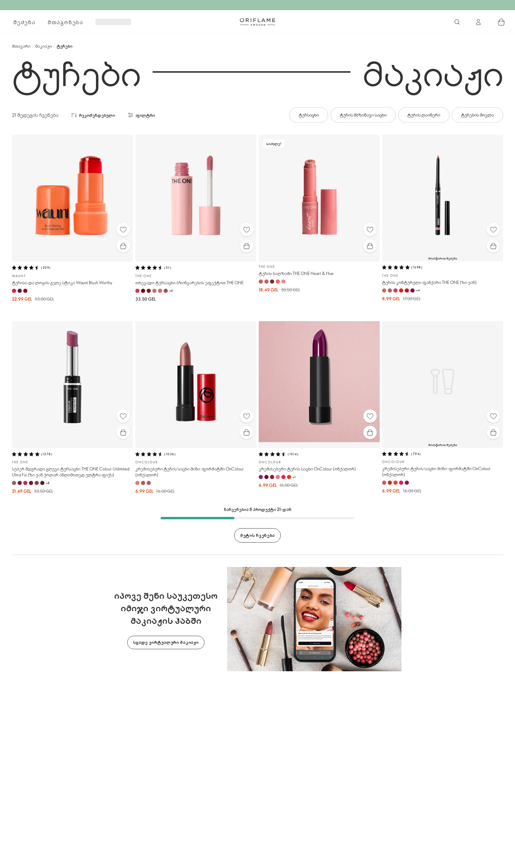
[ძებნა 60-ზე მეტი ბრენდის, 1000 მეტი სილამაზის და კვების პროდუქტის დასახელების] (457, 22)
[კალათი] (501, 22)
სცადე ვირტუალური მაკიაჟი (166, 642)
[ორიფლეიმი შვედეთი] (257, 21)
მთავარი (21, 46)
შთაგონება (65, 22)
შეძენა (24, 22)
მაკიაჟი (43, 46)
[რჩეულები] (123, 229)
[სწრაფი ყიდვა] (123, 246)
